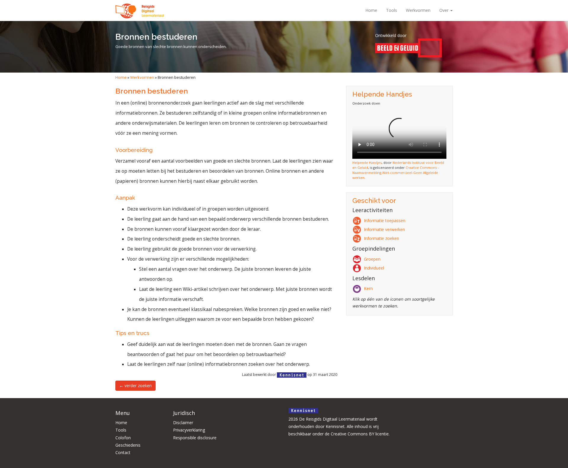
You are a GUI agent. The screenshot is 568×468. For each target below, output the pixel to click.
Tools (391, 10)
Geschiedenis (128, 445)
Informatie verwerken (384, 229)
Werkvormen (418, 10)
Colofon (123, 437)
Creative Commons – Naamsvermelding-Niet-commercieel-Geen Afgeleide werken (395, 172)
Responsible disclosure (195, 437)
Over (444, 10)
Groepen (372, 259)
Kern (368, 288)
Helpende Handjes (367, 162)
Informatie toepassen (384, 220)
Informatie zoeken (381, 238)
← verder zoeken (135, 385)
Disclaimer (183, 422)
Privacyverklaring (189, 430)
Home (371, 10)
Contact (122, 452)
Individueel (374, 268)
